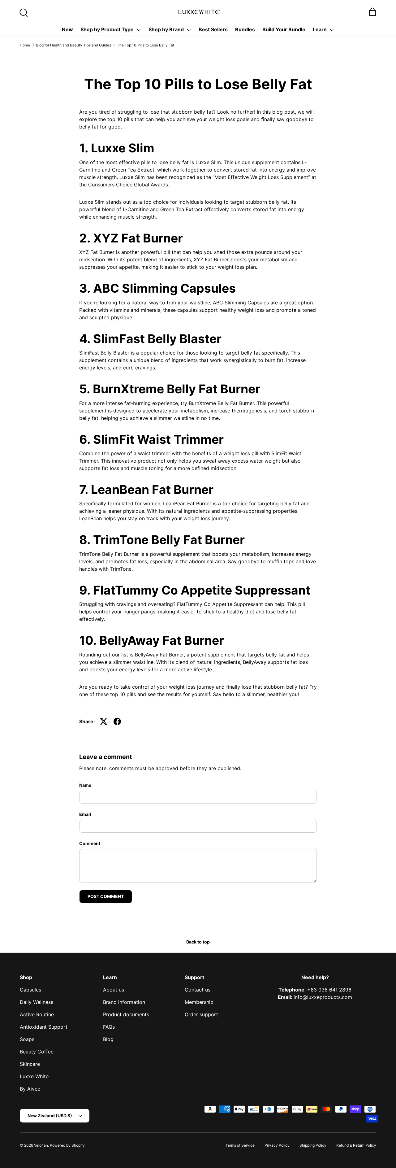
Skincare (30, 1064)
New (67, 29)
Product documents (126, 1014)
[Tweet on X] (103, 721)
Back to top (198, 941)
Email (85, 814)
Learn (320, 29)
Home (25, 45)
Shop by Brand (166, 29)
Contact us (197, 990)
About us (113, 990)
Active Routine (37, 1014)
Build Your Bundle (283, 29)
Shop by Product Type (107, 29)
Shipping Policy (312, 1145)
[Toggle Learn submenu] (331, 29)
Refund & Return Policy (356, 1145)
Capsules (30, 990)
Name (85, 785)
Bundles (245, 29)
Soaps (27, 1039)
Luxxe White (34, 1076)
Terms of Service (240, 1145)
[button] (372, 12)
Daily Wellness (36, 1002)
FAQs (109, 1027)
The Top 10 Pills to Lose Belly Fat (145, 45)
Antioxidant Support (43, 1027)
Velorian (41, 1145)
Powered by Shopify (67, 1145)
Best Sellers (213, 29)
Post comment (106, 896)
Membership (199, 1002)
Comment (89, 843)
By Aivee (30, 1089)
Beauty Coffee (37, 1051)
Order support (201, 1014)
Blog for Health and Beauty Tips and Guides (73, 45)
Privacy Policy (277, 1145)
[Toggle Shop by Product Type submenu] (138, 29)
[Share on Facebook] (117, 721)
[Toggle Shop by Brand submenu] (188, 29)
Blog (108, 1039)
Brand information (124, 1002)
